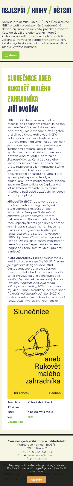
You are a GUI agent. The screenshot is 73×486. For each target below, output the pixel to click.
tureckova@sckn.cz (42, 455)
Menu (12, 55)
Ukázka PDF (15, 421)
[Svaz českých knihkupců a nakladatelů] (36, 10)
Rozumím (36, 479)
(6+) (30, 416)
